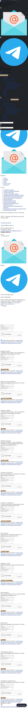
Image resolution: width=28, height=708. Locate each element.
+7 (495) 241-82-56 (5, 73)
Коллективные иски (9, 200)
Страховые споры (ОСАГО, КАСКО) (13, 195)
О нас (4, 89)
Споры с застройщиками (13, 85)
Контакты (5, 95)
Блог (4, 93)
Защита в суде (10, 81)
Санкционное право (12, 88)
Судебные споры (8, 190)
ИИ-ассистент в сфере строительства (14, 208)
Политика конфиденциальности (10, 303)
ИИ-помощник (22, 705)
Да (1, 72)
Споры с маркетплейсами (13, 84)
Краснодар (13, 706)
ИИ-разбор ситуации (9, 79)
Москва (3, 706)
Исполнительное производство (13, 196)
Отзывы (5, 91)
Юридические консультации (12, 198)
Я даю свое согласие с (12, 342)
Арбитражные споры (9, 210)
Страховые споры (11, 87)
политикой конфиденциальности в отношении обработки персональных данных (12, 342)
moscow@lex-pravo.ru (7, 225)
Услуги (5, 80)
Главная (5, 77)
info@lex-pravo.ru (16, 230)
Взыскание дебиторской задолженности (11, 204)
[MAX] (2, 37)
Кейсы (5, 92)
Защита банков (7, 199)
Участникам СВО (11, 83)
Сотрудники (7, 183)
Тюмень (7, 706)
